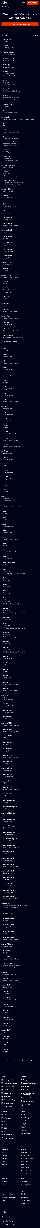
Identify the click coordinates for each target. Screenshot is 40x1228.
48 (23, 1060)
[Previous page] (3, 1060)
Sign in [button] (23, 2)
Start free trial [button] (32, 2)
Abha (3, 211)
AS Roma (4, 171)
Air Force (4, 432)
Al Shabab (5, 641)
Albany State (5, 1036)
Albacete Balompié (8, 963)
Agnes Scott (5, 419)
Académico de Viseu (8, 288)
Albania (4, 972)
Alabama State (6, 755)
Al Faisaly (4, 578)
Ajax (3, 496)
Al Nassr (4, 623)
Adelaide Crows (7, 329)
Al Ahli (3, 569)
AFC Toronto (5, 130)
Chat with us (25, 1203)
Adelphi (4, 348)
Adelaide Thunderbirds (9, 342)
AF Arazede (5, 117)
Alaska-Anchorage (8, 918)
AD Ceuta (4, 95)
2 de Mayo (5, 71)
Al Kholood (5, 617)
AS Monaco (5, 156)
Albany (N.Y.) (5, 978)
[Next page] (37, 1060)
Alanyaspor (5, 912)
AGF (3, 136)
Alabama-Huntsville (8, 852)
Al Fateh (4, 584)
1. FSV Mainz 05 (6, 65)
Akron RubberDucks (8, 563)
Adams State (5, 297)
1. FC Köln (4, 46)
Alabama (4, 656)
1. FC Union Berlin (7, 58)
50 (32, 1060)
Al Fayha (4, 591)
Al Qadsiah (5, 632)
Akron (3, 511)
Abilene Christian (7, 217)
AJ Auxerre (5, 150)
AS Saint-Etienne (7, 189)
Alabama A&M (6, 710)
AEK (2, 110)
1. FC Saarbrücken (7, 52)
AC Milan (4, 80)
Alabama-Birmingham (9, 800)
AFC (2, 123)
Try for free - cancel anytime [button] (20, 24)
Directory (36, 35)
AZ (2, 202)
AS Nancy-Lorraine (8, 165)
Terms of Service (6, 1225)
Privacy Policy (17, 1225)
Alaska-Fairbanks (7, 944)
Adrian (3, 374)
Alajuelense (5, 903)
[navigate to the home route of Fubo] (4, 2)
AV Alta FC (5, 195)
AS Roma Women (7, 180)
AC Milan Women (7, 89)
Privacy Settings (26, 1200)
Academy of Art (6, 262)
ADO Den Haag (6, 104)
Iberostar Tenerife (7, 39)
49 (27, 1060)
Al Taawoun (5, 648)
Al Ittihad (4, 608)
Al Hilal (3, 597)
